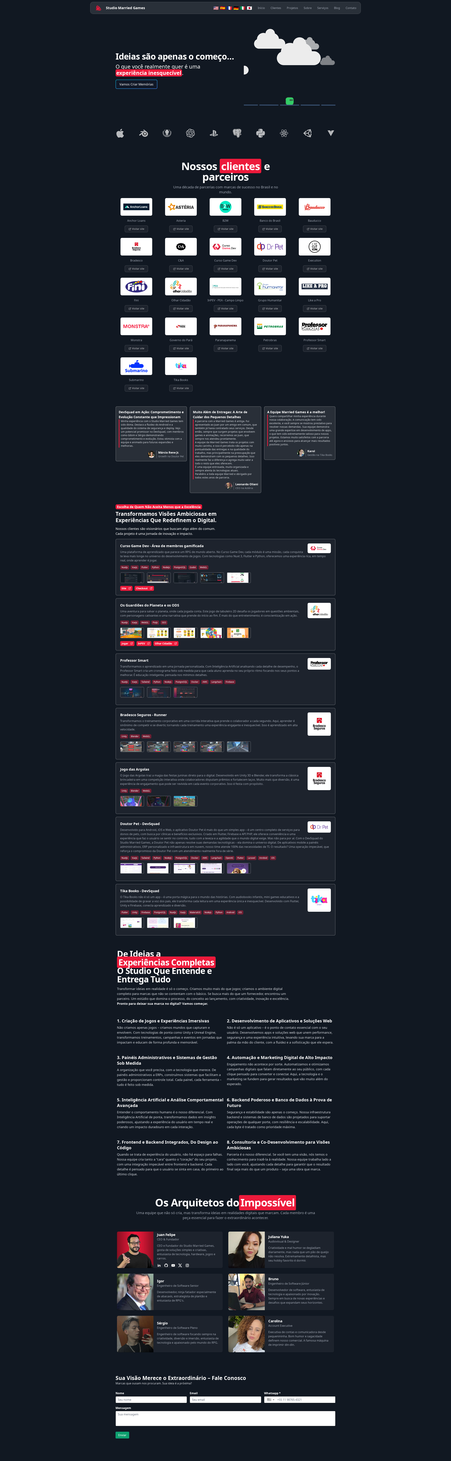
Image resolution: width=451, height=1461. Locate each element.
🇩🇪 (236, 8)
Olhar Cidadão (163, 643)
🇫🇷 (229, 8)
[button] (270, 1400)
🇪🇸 (222, 8)
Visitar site (137, 228)
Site (124, 588)
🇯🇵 (249, 8)
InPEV (141, 643)
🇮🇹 (242, 8)
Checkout (142, 588)
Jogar (125, 643)
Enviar (122, 1435)
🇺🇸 (216, 8)
